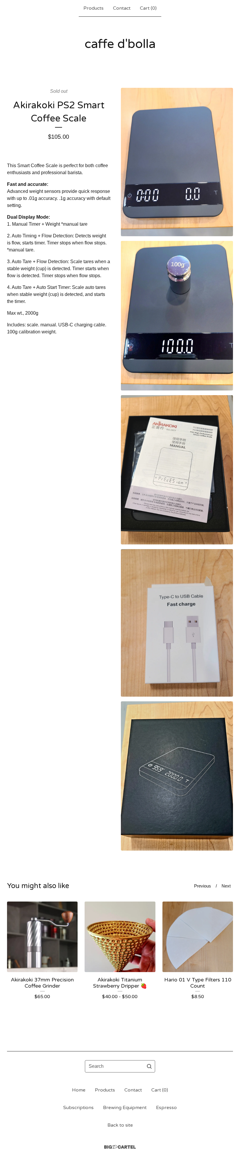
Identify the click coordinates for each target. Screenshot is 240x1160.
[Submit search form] (149, 1066)
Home (78, 1090)
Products (93, 8)
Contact (122, 8)
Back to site (120, 1125)
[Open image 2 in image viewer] (177, 315)
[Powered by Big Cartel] (120, 1147)
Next (226, 885)
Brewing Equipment (125, 1108)
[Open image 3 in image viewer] (177, 469)
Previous (202, 885)
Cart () (148, 8)
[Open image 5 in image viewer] (177, 776)
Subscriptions (78, 1108)
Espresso (166, 1108)
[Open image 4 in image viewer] (177, 623)
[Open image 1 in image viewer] (177, 162)
